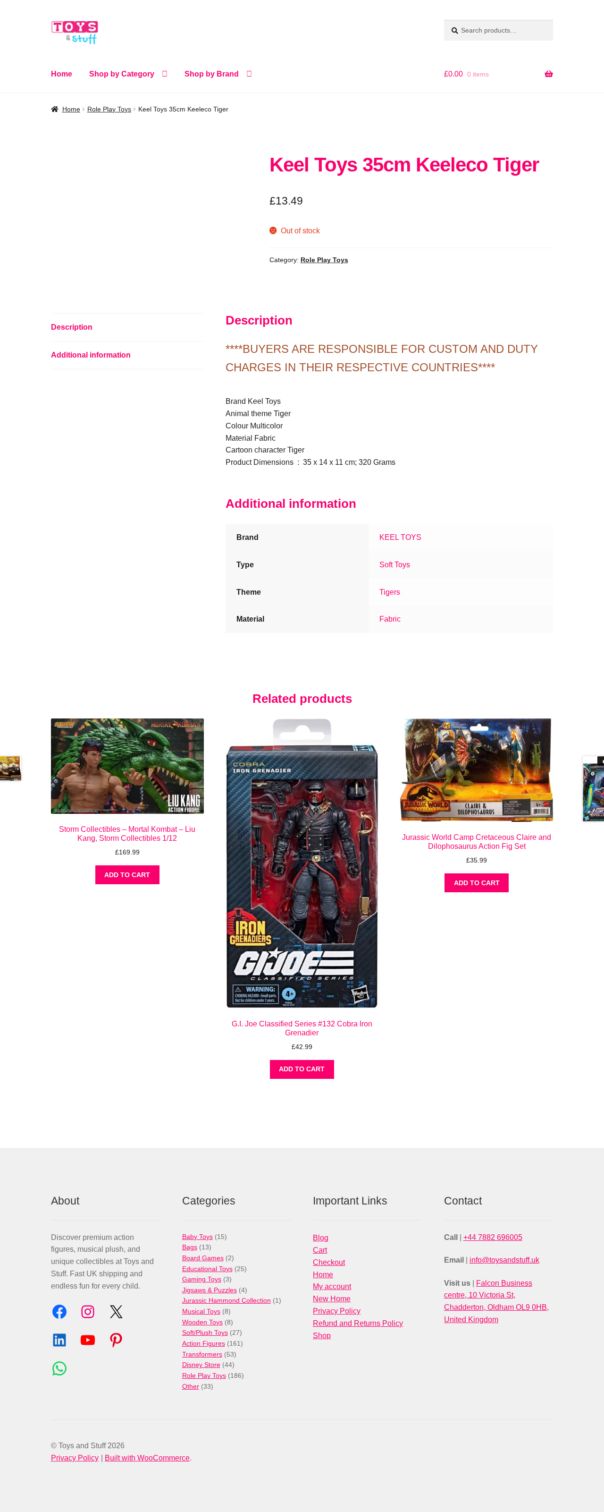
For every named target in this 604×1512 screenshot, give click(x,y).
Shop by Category (121, 74)
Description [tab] (71, 327)
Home (61, 74)
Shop (322, 1336)
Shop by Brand (212, 74)
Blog (320, 1238)
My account (332, 1286)
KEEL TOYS (400, 537)
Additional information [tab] (91, 355)
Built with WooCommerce (147, 1458)
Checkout (329, 1262)
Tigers (389, 592)
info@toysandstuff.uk (504, 1260)
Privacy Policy (337, 1311)
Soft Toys (394, 565)
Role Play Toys (109, 109)
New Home (332, 1299)
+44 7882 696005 (492, 1237)
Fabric (390, 619)
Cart (320, 1250)
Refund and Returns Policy (358, 1323)
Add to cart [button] (127, 875)
